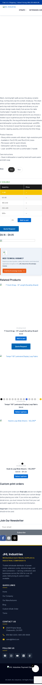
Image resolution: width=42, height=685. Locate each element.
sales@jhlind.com (12, 639)
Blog (4, 605)
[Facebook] (5, 655)
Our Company (8, 596)
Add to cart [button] (21, 338)
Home (5, 592)
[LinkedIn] (23, 655)
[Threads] (29, 655)
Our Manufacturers (10, 600)
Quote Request (9, 229)
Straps (23, 10)
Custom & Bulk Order (10, 609)
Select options (21, 412)
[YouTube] (17, 655)
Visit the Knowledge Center (13, 271)
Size (2, 169)
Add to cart (24, 220)
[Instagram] (11, 655)
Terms (5, 613)
